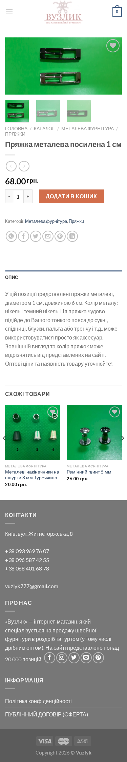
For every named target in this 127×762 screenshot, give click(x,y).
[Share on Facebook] (23, 236)
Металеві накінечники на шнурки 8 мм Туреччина (32, 475)
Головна (16, 128)
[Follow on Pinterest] (98, 657)
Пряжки (15, 134)
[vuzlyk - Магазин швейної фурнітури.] (64, 12)
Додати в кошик (71, 196)
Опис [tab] (11, 277)
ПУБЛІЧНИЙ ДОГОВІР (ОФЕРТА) (46, 714)
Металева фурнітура (87, 128)
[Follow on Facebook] (49, 657)
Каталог (44, 128)
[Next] (111, 66)
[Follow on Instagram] (61, 657)
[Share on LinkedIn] (72, 236)
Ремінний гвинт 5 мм (89, 472)
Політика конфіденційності (38, 701)
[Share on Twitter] (35, 236)
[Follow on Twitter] (74, 657)
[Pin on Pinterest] (60, 236)
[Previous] (16, 66)
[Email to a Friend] (48, 236)
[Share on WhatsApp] (11, 236)
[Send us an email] (86, 657)
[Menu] (9, 11)
